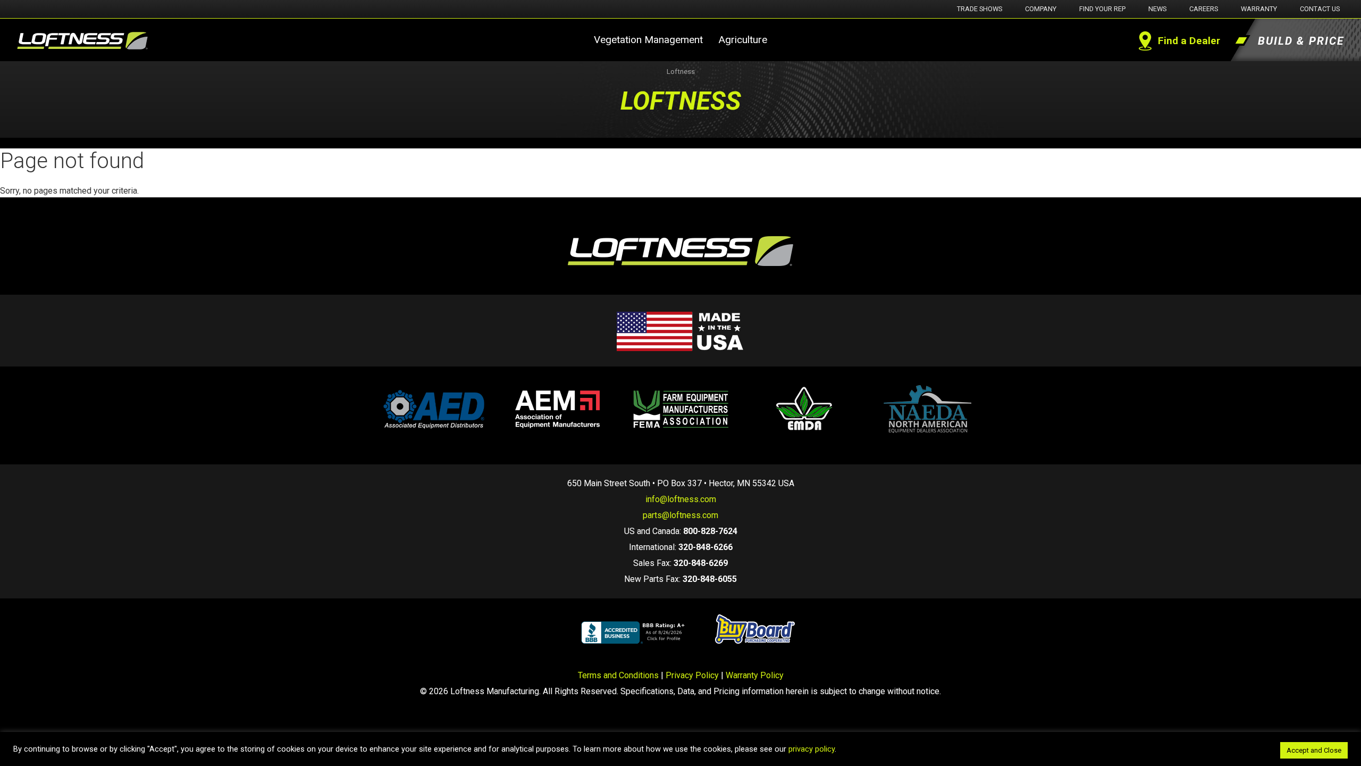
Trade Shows (979, 9)
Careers (1203, 9)
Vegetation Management (648, 40)
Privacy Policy (692, 675)
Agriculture (742, 40)
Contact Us (1320, 9)
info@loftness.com (680, 499)
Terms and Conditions (618, 675)
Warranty (1259, 9)
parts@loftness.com (680, 515)
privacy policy (811, 749)
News (1157, 9)
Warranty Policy (755, 675)
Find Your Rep (1102, 9)
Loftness (681, 72)
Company (1040, 9)
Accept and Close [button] (1314, 750)
